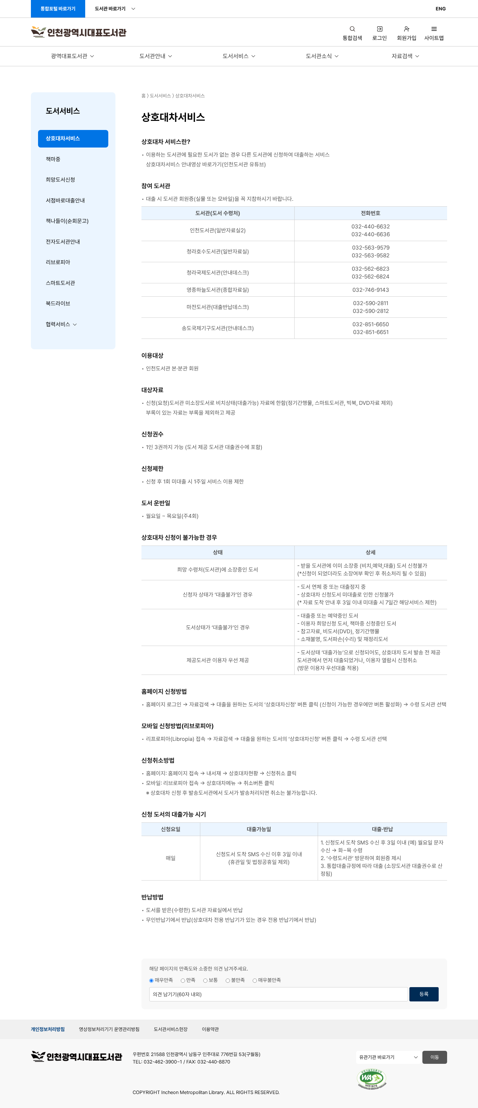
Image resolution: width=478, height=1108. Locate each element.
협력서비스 (58, 324)
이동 (435, 1057)
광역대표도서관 (69, 56)
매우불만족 (269, 980)
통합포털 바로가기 (58, 9)
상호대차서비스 (63, 138)
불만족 (238, 980)
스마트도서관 (60, 283)
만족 (190, 980)
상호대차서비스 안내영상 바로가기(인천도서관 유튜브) (206, 164)
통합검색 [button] (352, 38)
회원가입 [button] (407, 38)
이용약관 (210, 1029)
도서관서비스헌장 (171, 1029)
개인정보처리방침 (48, 1029)
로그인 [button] (379, 38)
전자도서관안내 (63, 241)
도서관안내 (152, 56)
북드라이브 (58, 303)
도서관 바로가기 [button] (110, 9)
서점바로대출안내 (65, 200)
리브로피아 (58, 262)
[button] (434, 34)
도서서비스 (236, 56)
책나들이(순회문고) (67, 221)
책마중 (53, 159)
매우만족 (164, 980)
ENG (441, 9)
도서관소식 (319, 56)
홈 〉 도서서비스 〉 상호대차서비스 (173, 96)
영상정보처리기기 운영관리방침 (109, 1029)
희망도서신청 (60, 179)
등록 (424, 994)
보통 (213, 980)
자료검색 (402, 56)
